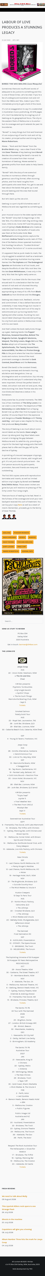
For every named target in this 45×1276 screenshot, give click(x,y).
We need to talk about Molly (14, 1196)
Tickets (22, 705)
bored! (22, 537)
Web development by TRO (22, 1269)
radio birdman (9, 537)
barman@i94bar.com (28, 644)
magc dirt (21, 547)
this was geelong (25, 542)
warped (32, 537)
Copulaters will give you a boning (17, 1229)
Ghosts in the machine (12, 1219)
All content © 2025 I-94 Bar (22, 1262)
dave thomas (8, 542)
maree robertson (10, 551)
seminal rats (27, 551)
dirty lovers (8, 547)
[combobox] (22, 621)
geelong (6, 533)
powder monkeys (21, 533)
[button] (22, 10)
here (20, 505)
